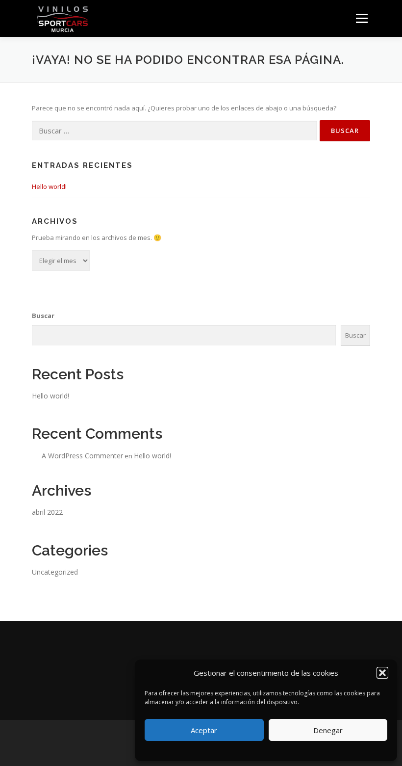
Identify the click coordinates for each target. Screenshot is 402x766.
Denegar (328, 730)
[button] (382, 673)
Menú (361, 18)
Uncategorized (55, 572)
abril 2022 (47, 512)
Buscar (43, 315)
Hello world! (49, 186)
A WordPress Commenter (82, 455)
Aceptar (204, 730)
